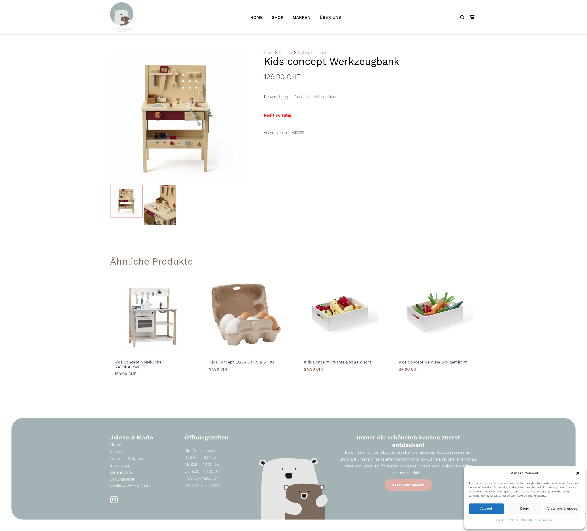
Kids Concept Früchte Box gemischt (337, 362)
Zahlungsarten (122, 479)
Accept (486, 508)
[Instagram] (114, 499)
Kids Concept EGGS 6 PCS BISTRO (241, 362)
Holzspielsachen (312, 52)
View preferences (562, 508)
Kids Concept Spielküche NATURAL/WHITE (138, 364)
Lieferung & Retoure (128, 458)
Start (268, 52)
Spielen (285, 52)
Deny (524, 508)
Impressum (545, 520)
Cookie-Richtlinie (507, 520)
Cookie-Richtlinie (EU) (129, 486)
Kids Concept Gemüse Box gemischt (433, 362)
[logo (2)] (121, 17)
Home (115, 444)
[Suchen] (462, 17)
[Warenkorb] (472, 17)
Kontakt (117, 451)
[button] (578, 473)
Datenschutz (528, 520)
